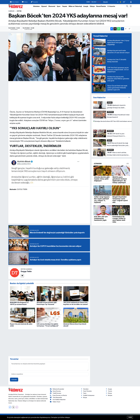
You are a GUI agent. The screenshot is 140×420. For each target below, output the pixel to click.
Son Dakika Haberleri (59, 399)
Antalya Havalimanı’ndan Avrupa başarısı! (118, 116)
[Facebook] (10, 407)
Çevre (109, 140)
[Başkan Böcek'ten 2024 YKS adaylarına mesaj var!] (49, 57)
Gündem (36, 6)
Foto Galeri (15, 2)
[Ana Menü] (131, 6)
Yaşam (64, 6)
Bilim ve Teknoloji (75, 6)
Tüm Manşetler (57, 397)
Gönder (14, 379)
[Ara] (127, 6)
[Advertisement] (49, 95)
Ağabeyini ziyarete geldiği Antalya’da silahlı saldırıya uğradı (116, 106)
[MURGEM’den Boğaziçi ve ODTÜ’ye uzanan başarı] (22, 293)
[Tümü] (129, 97)
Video (26, 2)
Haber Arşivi (56, 401)
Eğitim (19, 11)
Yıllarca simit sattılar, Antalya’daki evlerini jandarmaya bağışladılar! (118, 154)
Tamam (130, 417)
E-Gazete (111, 6)
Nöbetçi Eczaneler (58, 389)
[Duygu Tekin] (14, 272)
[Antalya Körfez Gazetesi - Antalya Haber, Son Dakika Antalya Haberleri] (15, 6)
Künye (85, 397)
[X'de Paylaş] (115, 28)
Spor (58, 6)
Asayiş (85, 6)
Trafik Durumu (57, 393)
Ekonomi (51, 6)
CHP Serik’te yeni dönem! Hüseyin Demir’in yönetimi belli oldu (116, 135)
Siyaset (44, 6)
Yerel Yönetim (87, 391)
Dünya (92, 6)
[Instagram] (16, 407)
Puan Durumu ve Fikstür (60, 395)
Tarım (84, 393)
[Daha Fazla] (122, 28)
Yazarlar (35, 2)
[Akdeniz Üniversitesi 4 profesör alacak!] (75, 315)
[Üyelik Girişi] (130, 2)
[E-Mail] (22, 275)
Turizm (110, 391)
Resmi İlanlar (101, 6)
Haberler (11, 11)
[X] (13, 407)
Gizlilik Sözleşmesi (88, 395)
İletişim (110, 395)
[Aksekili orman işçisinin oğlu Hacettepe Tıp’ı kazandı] (49, 293)
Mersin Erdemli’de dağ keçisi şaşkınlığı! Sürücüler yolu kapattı (117, 144)
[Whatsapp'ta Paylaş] (118, 28)
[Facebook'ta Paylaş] (111, 28)
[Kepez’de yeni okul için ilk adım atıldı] (22, 315)
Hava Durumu (57, 391)
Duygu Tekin (26, 271)
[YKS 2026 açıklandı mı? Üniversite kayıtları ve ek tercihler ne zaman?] (75, 293)
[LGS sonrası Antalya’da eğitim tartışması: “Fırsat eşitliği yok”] (49, 315)
